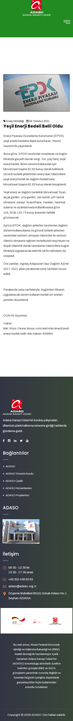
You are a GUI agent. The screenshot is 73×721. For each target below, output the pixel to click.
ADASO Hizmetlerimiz (19, 488)
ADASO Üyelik (14, 481)
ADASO (10, 466)
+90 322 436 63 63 (20, 579)
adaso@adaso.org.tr (22, 586)
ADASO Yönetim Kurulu (20, 473)
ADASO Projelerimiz (17, 495)
